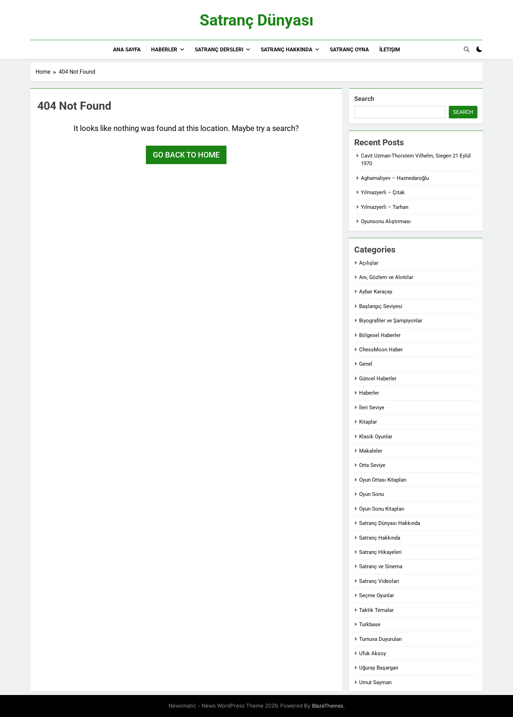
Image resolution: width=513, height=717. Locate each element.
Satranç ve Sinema (380, 566)
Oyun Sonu (371, 494)
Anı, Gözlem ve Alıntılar (386, 277)
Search (364, 98)
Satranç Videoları (379, 581)
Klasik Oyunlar (375, 436)
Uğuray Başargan (378, 668)
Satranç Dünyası (256, 20)
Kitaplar (368, 422)
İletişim (389, 49)
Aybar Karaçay (375, 291)
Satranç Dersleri (219, 49)
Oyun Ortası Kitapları (383, 480)
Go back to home (186, 155)
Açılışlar (368, 263)
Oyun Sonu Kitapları (381, 509)
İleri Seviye (371, 407)
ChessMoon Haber (381, 349)
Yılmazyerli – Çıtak (383, 192)
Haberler (164, 49)
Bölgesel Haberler (380, 335)
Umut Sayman (375, 682)
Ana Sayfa (127, 49)
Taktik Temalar (376, 610)
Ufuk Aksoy (372, 653)
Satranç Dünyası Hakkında (389, 523)
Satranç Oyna (349, 49)
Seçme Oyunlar (376, 595)
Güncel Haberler (377, 378)
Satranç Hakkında (286, 49)
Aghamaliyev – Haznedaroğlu (395, 178)
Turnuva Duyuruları (380, 639)
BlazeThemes (327, 706)
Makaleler (370, 451)
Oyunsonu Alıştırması (386, 221)
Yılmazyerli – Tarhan (384, 207)
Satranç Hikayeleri (380, 552)
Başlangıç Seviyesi (380, 306)
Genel (365, 364)
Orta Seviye (372, 465)
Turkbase (369, 624)
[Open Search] (466, 49)
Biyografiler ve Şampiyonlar (390, 320)
